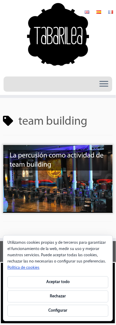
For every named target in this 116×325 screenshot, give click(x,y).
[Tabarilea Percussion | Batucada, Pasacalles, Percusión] (58, 37)
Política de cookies (23, 267)
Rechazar (58, 296)
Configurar (57, 310)
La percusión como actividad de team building (56, 160)
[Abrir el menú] (103, 84)
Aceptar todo (58, 282)
